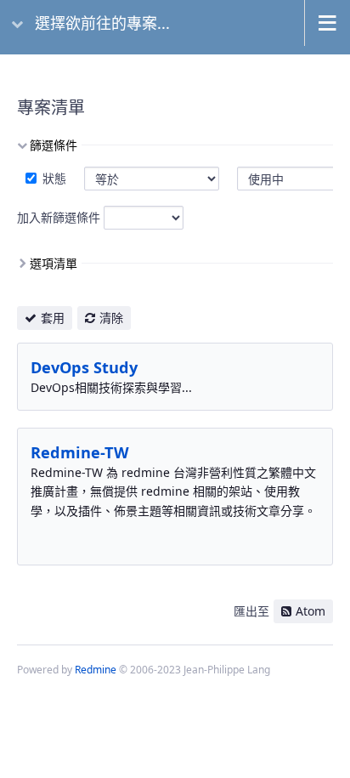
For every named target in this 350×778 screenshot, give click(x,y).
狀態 (52, 178)
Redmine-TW (80, 452)
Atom (310, 611)
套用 (53, 317)
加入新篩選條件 (58, 217)
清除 (111, 317)
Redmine (95, 669)
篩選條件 (53, 145)
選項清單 (53, 263)
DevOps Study (84, 367)
